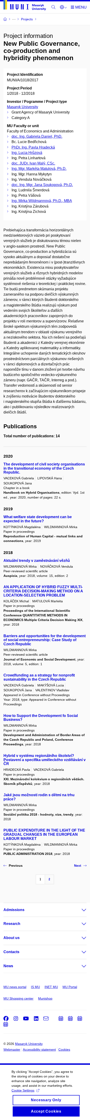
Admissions (13, 910)
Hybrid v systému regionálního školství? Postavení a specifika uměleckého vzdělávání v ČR (44, 760)
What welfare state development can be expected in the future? (37, 519)
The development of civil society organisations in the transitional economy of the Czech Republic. (44, 468)
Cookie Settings (23, 1090)
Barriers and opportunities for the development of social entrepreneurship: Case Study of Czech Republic (44, 640)
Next (77, 865)
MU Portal (70, 987)
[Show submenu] (79, 910)
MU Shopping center (18, 998)
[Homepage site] (24, 6)
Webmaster (11, 1049)
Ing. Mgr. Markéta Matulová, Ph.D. (39, 169)
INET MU (51, 987)
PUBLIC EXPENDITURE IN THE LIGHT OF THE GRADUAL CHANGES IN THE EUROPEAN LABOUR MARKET (44, 834)
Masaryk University (22, 107)
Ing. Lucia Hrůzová (27, 153)
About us (11, 938)
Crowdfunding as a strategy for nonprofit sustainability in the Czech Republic (39, 677)
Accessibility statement (39, 1049)
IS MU (35, 987)
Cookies (64, 1049)
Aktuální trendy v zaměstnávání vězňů (36, 561)
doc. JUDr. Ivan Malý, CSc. (33, 163)
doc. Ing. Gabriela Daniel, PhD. (37, 136)
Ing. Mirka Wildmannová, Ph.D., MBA (42, 201)
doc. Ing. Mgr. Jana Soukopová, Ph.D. (42, 185)
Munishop (45, 998)
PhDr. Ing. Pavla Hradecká (33, 147)
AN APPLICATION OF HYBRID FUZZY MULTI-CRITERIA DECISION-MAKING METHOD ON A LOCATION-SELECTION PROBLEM (43, 591)
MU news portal (14, 987)
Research (11, 924)
